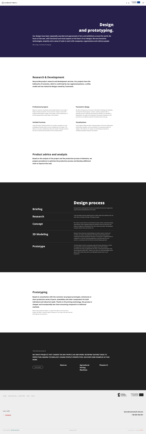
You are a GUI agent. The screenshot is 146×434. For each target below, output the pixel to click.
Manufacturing (12, 396)
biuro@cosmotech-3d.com (133, 412)
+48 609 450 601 (137, 415)
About (33, 396)
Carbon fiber (21, 396)
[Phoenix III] (106, 367)
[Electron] (67, 367)
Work (28, 396)
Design (5, 396)
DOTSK (141, 430)
